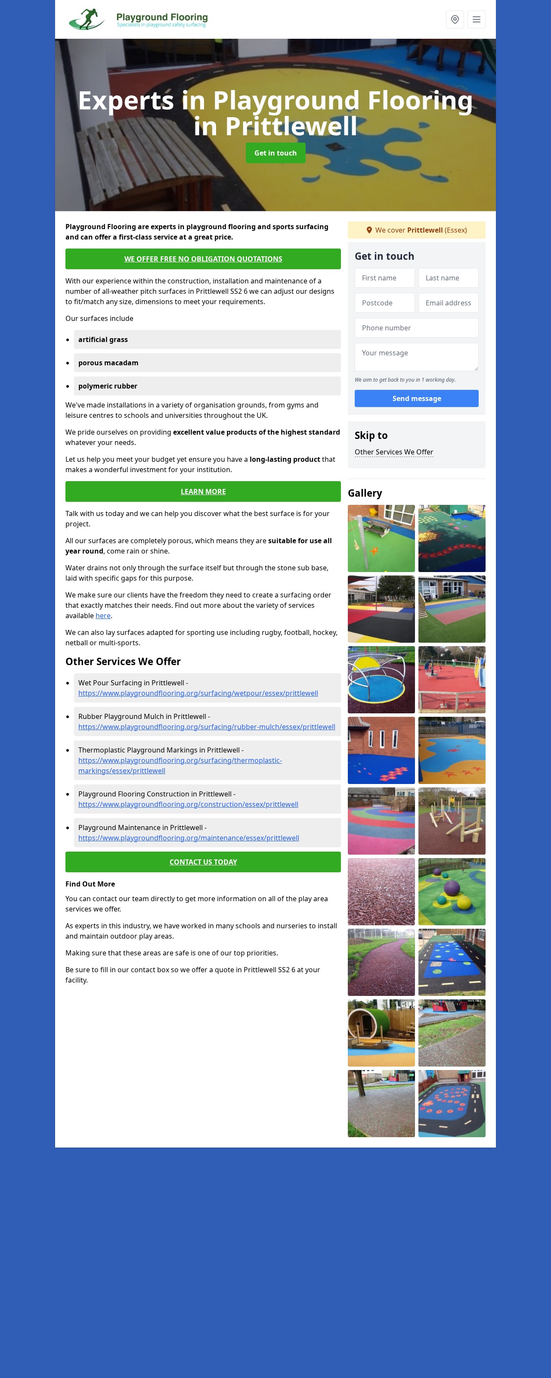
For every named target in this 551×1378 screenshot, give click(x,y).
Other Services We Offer (394, 452)
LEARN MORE (203, 491)
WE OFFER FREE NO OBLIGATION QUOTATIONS (203, 259)
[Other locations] (455, 19)
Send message (417, 398)
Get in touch (275, 153)
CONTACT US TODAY (203, 862)
